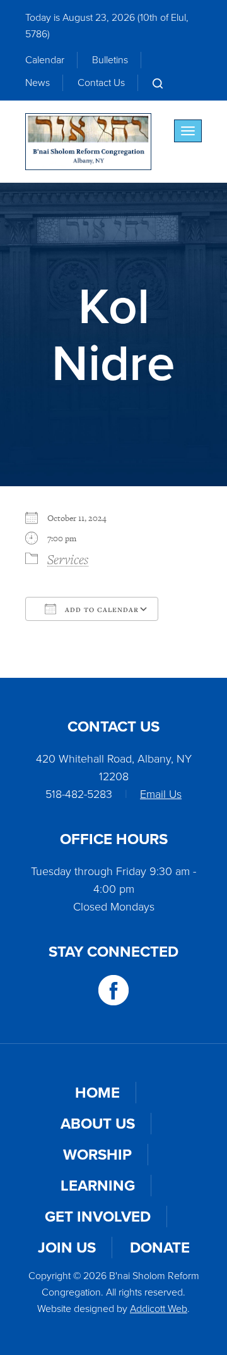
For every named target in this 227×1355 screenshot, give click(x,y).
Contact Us (101, 82)
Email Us (161, 794)
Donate (160, 1247)
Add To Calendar (100, 609)
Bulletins (110, 59)
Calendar (44, 59)
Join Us (67, 1247)
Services (67, 559)
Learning (98, 1185)
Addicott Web (158, 1308)
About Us (98, 1123)
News (37, 82)
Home (97, 1092)
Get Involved (98, 1216)
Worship (97, 1154)
